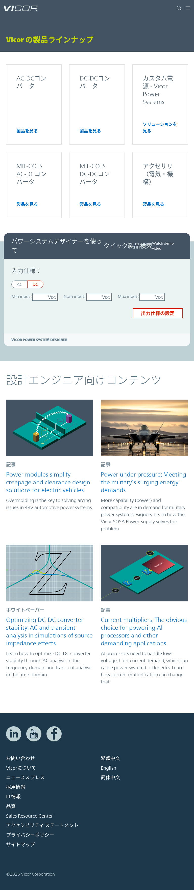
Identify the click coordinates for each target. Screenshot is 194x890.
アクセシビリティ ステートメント (42, 825)
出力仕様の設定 (158, 313)
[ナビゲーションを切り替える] (186, 8)
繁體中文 (110, 758)
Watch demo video (163, 246)
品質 (11, 806)
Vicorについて (21, 768)
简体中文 (110, 777)
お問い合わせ (20, 758)
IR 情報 (13, 796)
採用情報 (15, 787)
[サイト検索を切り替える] (179, 8)
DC (35, 284)
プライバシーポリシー (30, 835)
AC (19, 284)
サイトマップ (20, 844)
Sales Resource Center (29, 816)
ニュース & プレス (25, 777)
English (108, 768)
